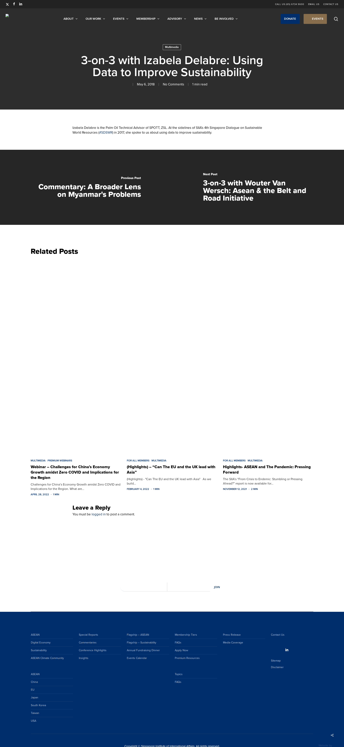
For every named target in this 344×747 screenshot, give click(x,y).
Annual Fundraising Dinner (143, 650)
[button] (290, 19)
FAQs (178, 642)
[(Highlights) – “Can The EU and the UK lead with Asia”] (172, 356)
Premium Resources (187, 658)
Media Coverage (233, 642)
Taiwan (35, 713)
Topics (179, 674)
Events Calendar (137, 658)
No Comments (173, 84)
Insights (83, 658)
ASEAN (35, 635)
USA (33, 721)
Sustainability (39, 650)
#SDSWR (105, 132)
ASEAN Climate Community (47, 658)
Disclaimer (277, 667)
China (34, 682)
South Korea (38, 705)
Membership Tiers (186, 635)
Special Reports (88, 635)
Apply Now (181, 650)
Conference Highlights (93, 650)
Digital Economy (41, 642)
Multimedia (172, 47)
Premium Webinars (60, 460)
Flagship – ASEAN (138, 635)
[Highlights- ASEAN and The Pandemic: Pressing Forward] (268, 356)
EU (32, 690)
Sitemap (276, 661)
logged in (99, 514)
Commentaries (88, 642)
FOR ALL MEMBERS (138, 460)
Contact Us (277, 635)
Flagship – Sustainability (141, 642)
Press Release (232, 635)
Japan (34, 697)
